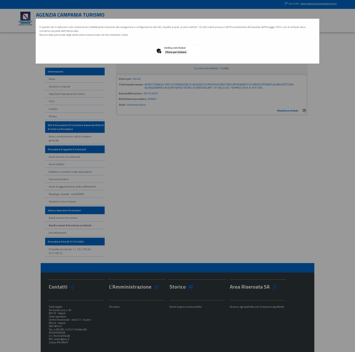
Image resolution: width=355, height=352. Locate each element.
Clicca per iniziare (175, 52)
